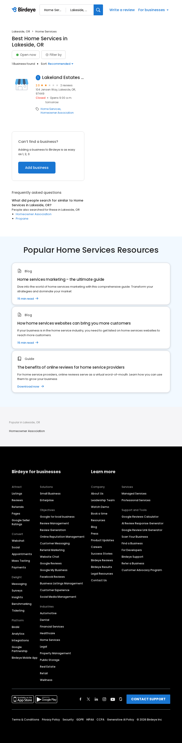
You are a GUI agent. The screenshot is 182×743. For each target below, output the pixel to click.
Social (16, 547)
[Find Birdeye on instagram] (104, 699)
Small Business (50, 493)
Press (94, 533)
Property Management (55, 653)
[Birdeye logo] (24, 10)
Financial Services (52, 626)
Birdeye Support (132, 557)
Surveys (17, 590)
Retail (44, 673)
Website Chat (49, 557)
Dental (44, 620)
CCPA (100, 719)
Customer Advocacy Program (142, 570)
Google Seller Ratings (21, 522)
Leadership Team (103, 500)
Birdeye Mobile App (25, 658)
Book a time (99, 513)
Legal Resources (102, 573)
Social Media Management (58, 597)
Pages (16, 513)
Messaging (19, 584)
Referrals (18, 507)
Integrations (20, 640)
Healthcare (47, 633)
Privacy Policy (51, 719)
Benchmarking (22, 604)
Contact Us (99, 580)
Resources (98, 520)
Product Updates (102, 540)
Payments (19, 567)
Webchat (18, 541)
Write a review (122, 9)
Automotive (48, 613)
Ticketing (18, 610)
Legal (43, 646)
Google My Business (53, 570)
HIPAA (90, 719)
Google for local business (57, 517)
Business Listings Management (61, 583)
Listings (17, 493)
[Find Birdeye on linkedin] (96, 699)
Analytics (18, 634)
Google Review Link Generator (142, 530)
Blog (94, 527)
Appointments (22, 554)
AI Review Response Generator (142, 523)
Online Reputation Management (62, 537)
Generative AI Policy (120, 719)
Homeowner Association (57, 113)
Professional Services (136, 500)
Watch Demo (100, 507)
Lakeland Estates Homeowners (63, 77)
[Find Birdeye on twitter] (88, 699)
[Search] (98, 9)
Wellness (46, 680)
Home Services (51, 109)
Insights (17, 597)
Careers (96, 547)
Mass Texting (21, 561)
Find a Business (132, 543)
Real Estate (47, 666)
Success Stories (102, 553)
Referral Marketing (52, 550)
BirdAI (15, 627)
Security (68, 719)
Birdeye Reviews (102, 560)
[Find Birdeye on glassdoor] (120, 699)
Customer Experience (54, 590)
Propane (22, 218)
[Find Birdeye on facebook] (80, 699)
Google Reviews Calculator (140, 517)
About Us (97, 493)
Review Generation (53, 530)
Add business (37, 167)
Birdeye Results (101, 567)
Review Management (54, 523)
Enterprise (47, 500)
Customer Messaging (55, 543)
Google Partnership (20, 649)
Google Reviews (51, 563)
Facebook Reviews (52, 577)
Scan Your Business (135, 537)
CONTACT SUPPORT (148, 699)
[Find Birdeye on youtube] (113, 699)
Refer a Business (133, 563)
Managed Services (134, 493)
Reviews (17, 500)
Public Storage (49, 660)
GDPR (80, 719)
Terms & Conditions (25, 719)
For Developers (132, 550)
